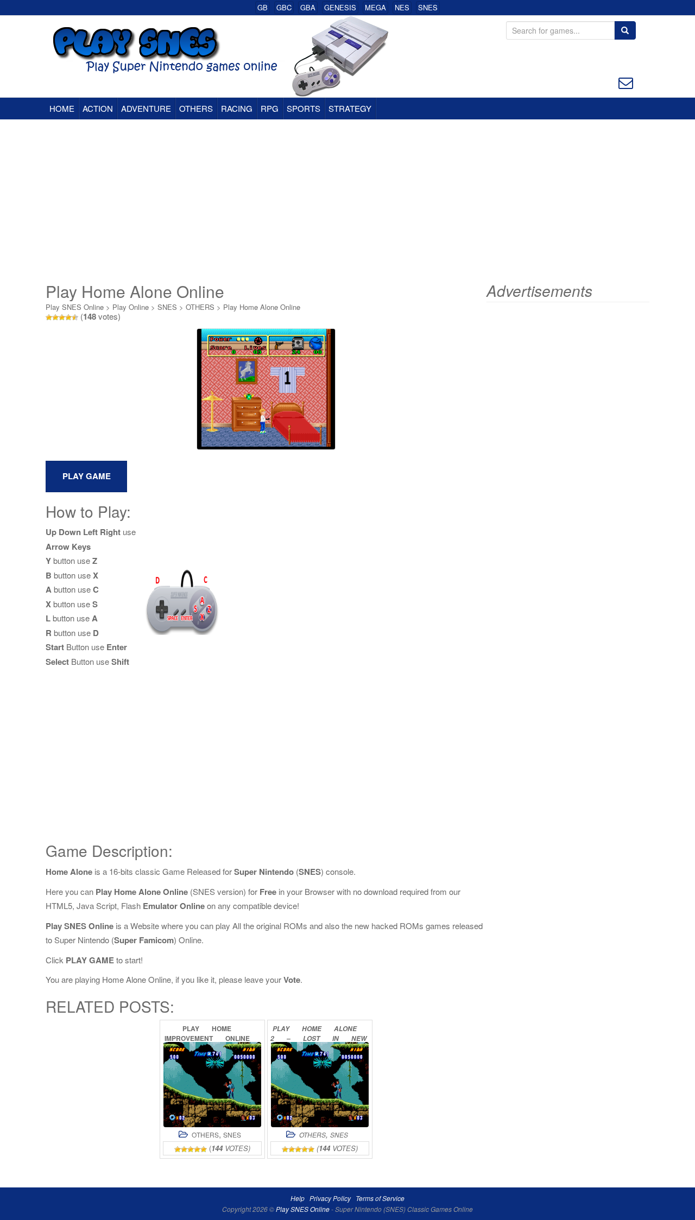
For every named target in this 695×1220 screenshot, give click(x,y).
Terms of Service (380, 1198)
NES (402, 7)
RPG (270, 108)
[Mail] (625, 81)
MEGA (375, 7)
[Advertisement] (347, 201)
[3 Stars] (62, 317)
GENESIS (340, 7)
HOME (61, 108)
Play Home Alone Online (261, 307)
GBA (307, 7)
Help (297, 1198)
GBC (284, 7)
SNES (428, 7)
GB (262, 7)
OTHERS (196, 108)
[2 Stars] (55, 317)
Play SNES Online (75, 307)
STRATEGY (349, 108)
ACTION (98, 108)
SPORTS (303, 108)
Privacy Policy (330, 1198)
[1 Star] (49, 317)
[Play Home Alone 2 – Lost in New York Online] (319, 1084)
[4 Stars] (68, 317)
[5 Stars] (75, 317)
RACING (236, 108)
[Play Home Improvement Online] (212, 1084)
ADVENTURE (146, 108)
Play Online (130, 307)
